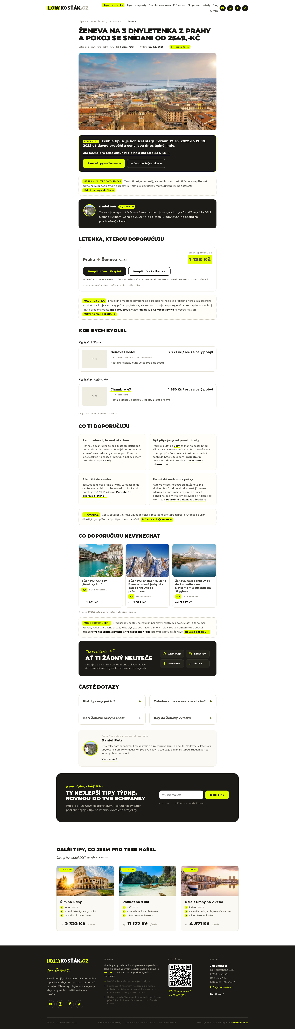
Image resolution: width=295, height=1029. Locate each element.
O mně (214, 10)
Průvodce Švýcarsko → (146, 163)
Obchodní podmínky (109, 1022)
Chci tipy (217, 795)
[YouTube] (223, 8)
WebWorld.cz (240, 1022)
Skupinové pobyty (199, 5)
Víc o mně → (110, 759)
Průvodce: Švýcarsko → (157, 519)
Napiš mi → (217, 994)
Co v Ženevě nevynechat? (104, 718)
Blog (216, 5)
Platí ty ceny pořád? (99, 701)
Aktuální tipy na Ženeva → (104, 163)
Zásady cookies (167, 1022)
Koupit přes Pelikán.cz (149, 271)
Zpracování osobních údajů (140, 1022)
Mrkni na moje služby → (99, 190)
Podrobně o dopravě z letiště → (186, 499)
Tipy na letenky (113, 5)
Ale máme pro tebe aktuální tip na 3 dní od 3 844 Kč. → (126, 153)
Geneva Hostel (122, 352)
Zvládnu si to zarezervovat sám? (180, 701)
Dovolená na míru (160, 5)
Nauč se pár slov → (197, 631)
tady (108, 460)
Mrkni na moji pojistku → (99, 314)
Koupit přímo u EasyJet (104, 271)
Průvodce (179, 5)
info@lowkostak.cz (222, 987)
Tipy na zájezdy (136, 5)
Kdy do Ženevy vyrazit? (172, 718)
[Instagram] (230, 8)
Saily (177, 445)
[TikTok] (245, 8)
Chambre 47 (120, 389)
